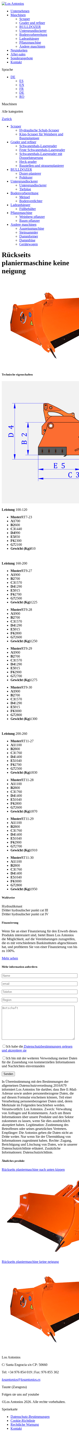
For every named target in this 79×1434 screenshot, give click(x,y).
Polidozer (25, 177)
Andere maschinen (32, 46)
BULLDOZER (30, 27)
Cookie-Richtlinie (23, 1420)
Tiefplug (25, 189)
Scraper (24, 19)
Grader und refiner (32, 23)
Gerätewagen (28, 244)
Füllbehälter (27, 209)
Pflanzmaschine (30, 42)
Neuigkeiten (19, 50)
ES (21, 81)
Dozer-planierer (30, 173)
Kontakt (16, 62)
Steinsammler (28, 232)
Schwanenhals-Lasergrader (38, 146)
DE (13, 77)
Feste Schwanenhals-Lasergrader (42, 150)
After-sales (18, 54)
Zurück (7, 119)
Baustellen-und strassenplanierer (41, 165)
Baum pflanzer (29, 220)
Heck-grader (28, 162)
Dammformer (28, 236)
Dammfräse (27, 240)
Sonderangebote (22, 58)
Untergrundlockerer (33, 31)
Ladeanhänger (29, 38)
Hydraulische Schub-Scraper (39, 130)
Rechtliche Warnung (25, 1424)
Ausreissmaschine (31, 228)
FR (21, 89)
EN (21, 85)
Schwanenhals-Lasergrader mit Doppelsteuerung (40, 156)
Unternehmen (20, 11)
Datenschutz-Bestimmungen (30, 1417)
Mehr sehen (10, 958)
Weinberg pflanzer (32, 217)
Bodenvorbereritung (33, 34)
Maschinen (18, 15)
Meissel (24, 197)
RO (21, 96)
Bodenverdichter (30, 201)
